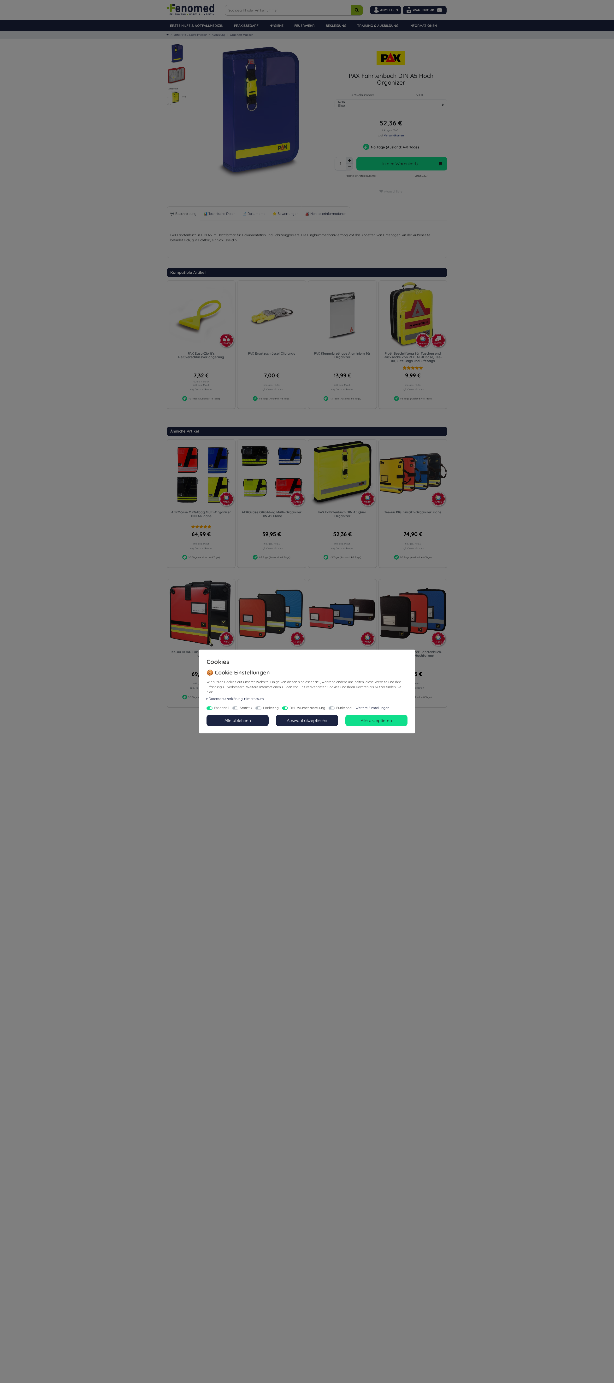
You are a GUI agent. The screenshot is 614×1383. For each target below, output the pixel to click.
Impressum (255, 699)
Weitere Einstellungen (372, 708)
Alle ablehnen (237, 720)
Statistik (246, 708)
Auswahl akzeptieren (307, 720)
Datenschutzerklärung (226, 699)
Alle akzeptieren (376, 720)
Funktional (344, 708)
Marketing (271, 708)
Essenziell (221, 708)
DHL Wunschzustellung (307, 708)
